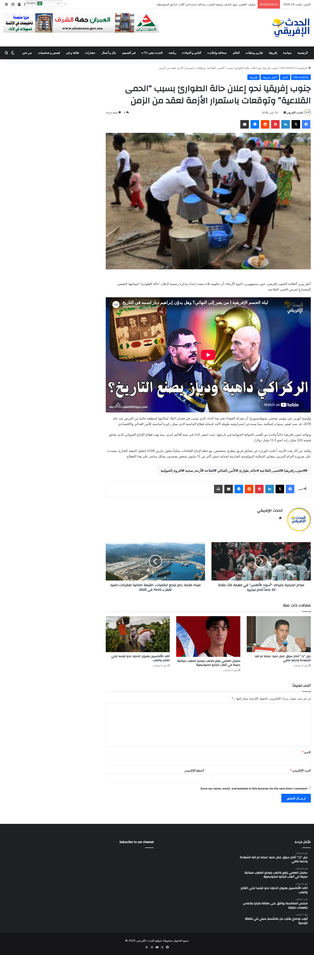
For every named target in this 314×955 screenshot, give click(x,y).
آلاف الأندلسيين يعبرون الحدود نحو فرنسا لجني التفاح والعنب (220, 4)
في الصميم (129, 52)
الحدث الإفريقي (295, 112)
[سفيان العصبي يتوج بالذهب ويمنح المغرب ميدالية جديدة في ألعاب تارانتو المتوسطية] (208, 636)
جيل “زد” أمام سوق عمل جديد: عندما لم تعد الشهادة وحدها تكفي (283, 658)
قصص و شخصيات (49, 52)
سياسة (287, 52)
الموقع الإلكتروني (194, 770)
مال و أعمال (108, 52)
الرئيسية (303, 52)
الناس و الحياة (193, 52)
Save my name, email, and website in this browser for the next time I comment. (253, 788)
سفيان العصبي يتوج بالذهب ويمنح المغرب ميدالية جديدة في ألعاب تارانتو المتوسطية (208, 663)
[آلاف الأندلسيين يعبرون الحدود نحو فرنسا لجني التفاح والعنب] (138, 634)
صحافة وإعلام (218, 52)
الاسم (306, 752)
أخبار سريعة (270, 77)
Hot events (287, 68)
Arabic (31, 3)
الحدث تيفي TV (153, 52)
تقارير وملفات (254, 52)
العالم (236, 52)
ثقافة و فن (72, 52)
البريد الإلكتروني (300, 770)
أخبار (285, 77)
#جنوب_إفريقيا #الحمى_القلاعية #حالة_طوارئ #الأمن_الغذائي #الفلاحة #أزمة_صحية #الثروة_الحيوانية (233, 470)
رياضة (172, 52)
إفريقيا (273, 52)
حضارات (90, 52)
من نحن (27, 52)
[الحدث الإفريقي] (291, 27)
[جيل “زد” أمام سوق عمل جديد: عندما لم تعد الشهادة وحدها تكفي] (279, 634)
